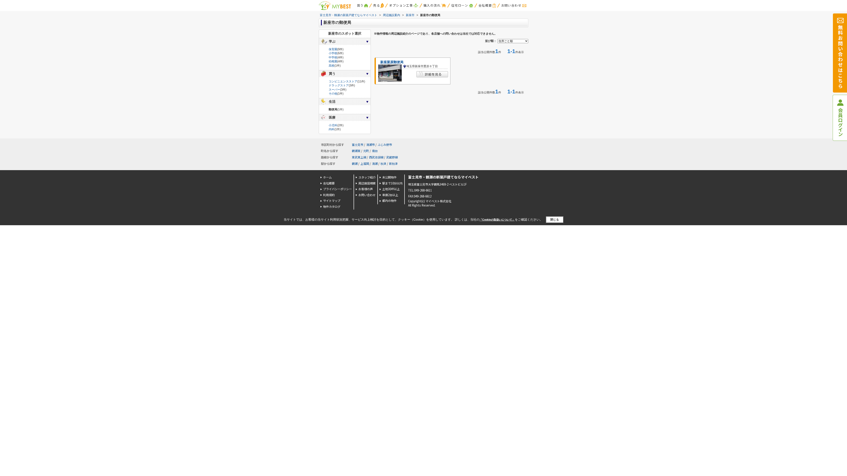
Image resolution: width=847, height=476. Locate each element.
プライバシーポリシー (337, 189)
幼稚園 (333, 61)
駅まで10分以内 (392, 183)
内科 (331, 129)
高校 (331, 65)
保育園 (333, 49)
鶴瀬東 (356, 151)
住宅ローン (459, 5)
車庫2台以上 (390, 195)
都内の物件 (389, 201)
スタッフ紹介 (367, 177)
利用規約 (329, 195)
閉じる (554, 219)
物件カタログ (331, 207)
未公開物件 (389, 177)
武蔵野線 (392, 157)
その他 (333, 93)
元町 (366, 151)
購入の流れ (432, 5)
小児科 (333, 125)
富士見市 (357, 145)
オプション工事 (401, 5)
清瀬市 (370, 145)
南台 (375, 151)
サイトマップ (331, 201)
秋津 (383, 164)
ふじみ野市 (385, 145)
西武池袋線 (376, 157)
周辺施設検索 (367, 183)
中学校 (333, 57)
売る (376, 5)
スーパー (334, 89)
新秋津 (393, 164)
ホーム (327, 177)
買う (360, 5)
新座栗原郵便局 (391, 62)
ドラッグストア (339, 85)
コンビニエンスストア (343, 81)
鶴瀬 (355, 164)
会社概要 (485, 5)
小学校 (333, 53)
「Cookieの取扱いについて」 (497, 219)
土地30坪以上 (391, 189)
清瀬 (375, 164)
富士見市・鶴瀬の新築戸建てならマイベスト (443, 177)
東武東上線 (359, 157)
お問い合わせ (511, 5)
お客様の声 (365, 189)
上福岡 (364, 164)
